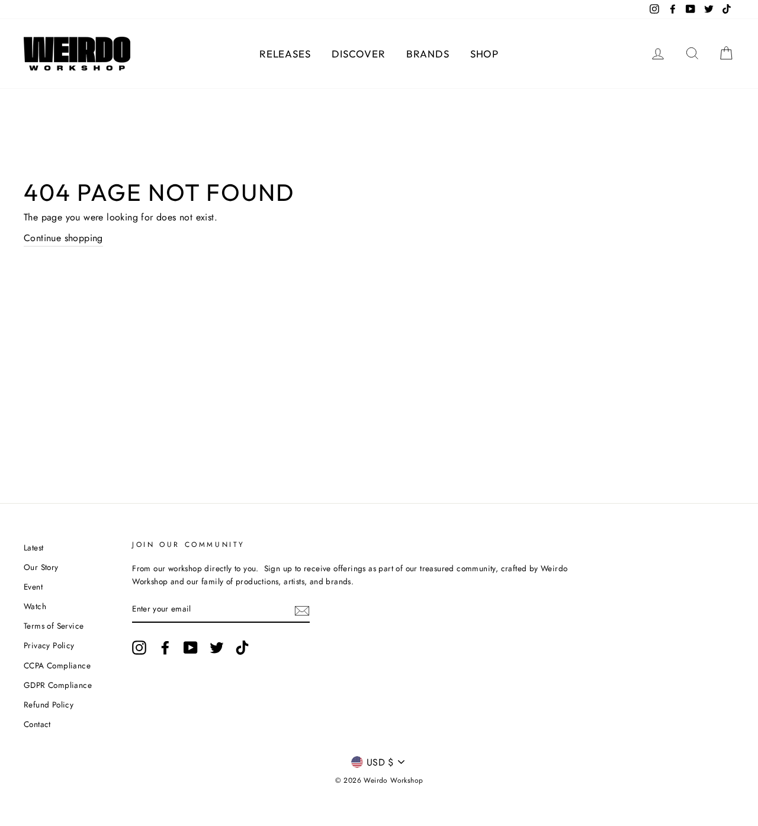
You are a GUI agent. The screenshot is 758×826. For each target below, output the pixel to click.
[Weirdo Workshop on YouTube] (191, 648)
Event (33, 587)
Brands (427, 53)
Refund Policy (48, 704)
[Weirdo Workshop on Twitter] (217, 648)
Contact (37, 724)
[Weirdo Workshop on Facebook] (165, 648)
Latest (33, 547)
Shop (484, 53)
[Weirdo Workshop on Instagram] (139, 648)
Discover (359, 53)
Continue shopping (63, 238)
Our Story (41, 567)
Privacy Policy (49, 645)
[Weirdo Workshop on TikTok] (242, 648)
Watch (35, 606)
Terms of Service (53, 626)
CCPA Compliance (57, 665)
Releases (285, 53)
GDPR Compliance (58, 685)
